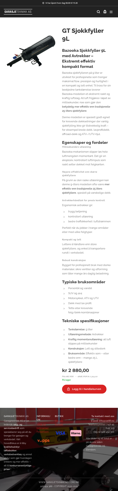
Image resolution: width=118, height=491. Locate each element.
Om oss (59, 420)
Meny (111, 12)
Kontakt (59, 424)
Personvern (43, 431)
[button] (98, 12)
